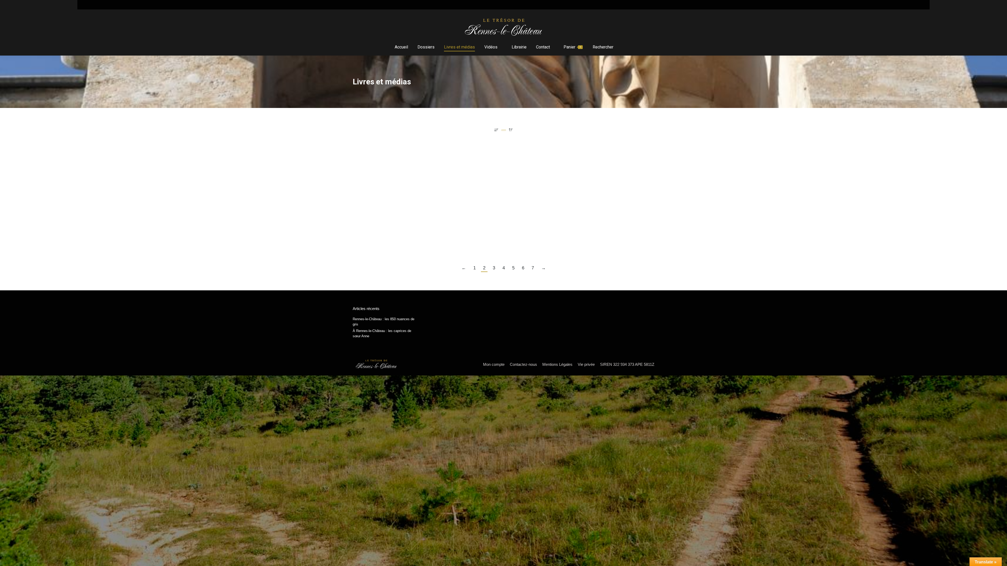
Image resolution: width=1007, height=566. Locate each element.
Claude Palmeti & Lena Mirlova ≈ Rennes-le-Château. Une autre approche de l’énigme (454, 245)
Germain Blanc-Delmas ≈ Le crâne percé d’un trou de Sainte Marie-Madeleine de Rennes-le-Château (472, 182)
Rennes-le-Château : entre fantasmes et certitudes (413, 203)
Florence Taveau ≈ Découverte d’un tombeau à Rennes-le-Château (432, 224)
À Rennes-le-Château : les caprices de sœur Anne (382, 333)
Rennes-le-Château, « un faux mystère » (400, 171)
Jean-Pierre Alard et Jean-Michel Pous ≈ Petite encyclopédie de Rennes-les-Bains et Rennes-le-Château (478, 192)
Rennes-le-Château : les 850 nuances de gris (383, 321)
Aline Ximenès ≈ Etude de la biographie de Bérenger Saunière (426, 234)
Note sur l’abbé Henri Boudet (387, 151)
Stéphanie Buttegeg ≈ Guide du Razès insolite (407, 161)
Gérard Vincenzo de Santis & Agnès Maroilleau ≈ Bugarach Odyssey (434, 213)
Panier (572, 47)
